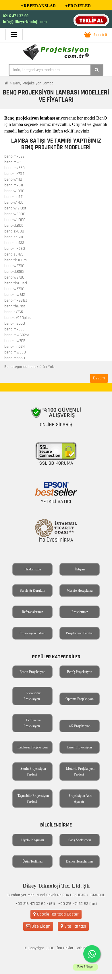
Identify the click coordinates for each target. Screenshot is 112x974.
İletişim (80, 569)
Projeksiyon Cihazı (32, 633)
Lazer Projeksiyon (79, 747)
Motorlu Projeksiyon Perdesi (80, 771)
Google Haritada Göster (57, 914)
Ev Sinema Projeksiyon (32, 723)
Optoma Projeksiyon (79, 699)
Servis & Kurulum (32, 591)
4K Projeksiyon (79, 726)
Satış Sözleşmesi (79, 840)
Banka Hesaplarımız (79, 861)
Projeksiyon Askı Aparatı (80, 798)
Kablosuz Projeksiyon (33, 747)
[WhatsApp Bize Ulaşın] (92, 953)
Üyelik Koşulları (32, 840)
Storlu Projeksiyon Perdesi (33, 771)
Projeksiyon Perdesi (79, 633)
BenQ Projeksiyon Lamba (33, 83)
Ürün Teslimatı (32, 861)
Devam (99, 378)
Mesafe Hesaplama (79, 591)
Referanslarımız (32, 612)
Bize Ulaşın (40, 926)
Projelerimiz (80, 612)
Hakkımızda (32, 569)
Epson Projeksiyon (32, 672)
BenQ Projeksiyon (79, 672)
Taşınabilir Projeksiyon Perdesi (33, 798)
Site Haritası (74, 926)
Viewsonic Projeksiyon (32, 696)
